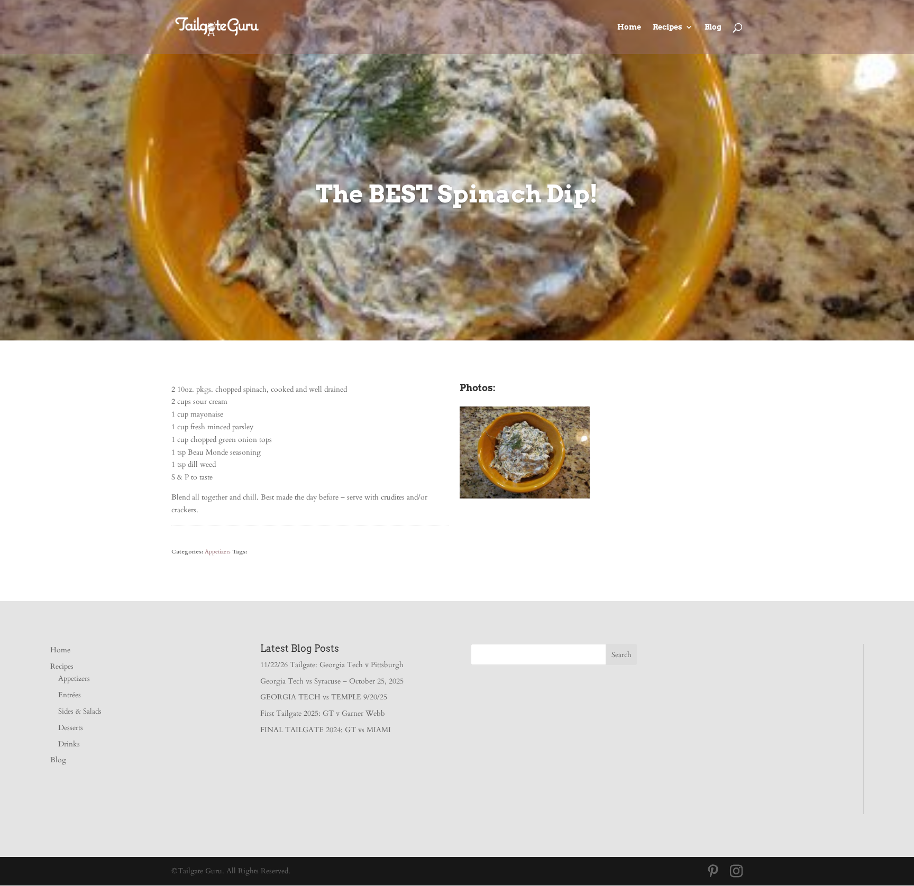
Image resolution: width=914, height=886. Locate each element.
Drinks (69, 744)
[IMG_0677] (525, 498)
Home (629, 27)
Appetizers (218, 552)
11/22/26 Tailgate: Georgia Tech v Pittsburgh (332, 665)
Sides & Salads (80, 711)
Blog (713, 27)
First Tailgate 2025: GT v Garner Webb (322, 713)
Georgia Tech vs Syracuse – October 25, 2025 (332, 681)
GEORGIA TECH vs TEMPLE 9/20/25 (323, 697)
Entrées (69, 695)
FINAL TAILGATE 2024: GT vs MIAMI (325, 730)
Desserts (70, 728)
